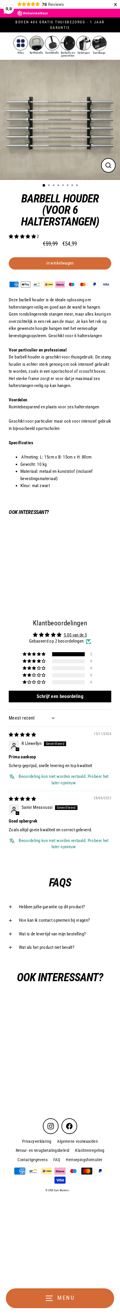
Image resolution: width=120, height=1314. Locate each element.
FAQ (56, 1159)
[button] (23, 236)
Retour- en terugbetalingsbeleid (43, 1150)
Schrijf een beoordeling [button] (60, 696)
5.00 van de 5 (75, 635)
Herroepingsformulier (84, 1159)
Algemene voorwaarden (77, 1141)
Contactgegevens (32, 1159)
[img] (22, 734)
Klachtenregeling (89, 1150)
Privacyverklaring (37, 1141)
